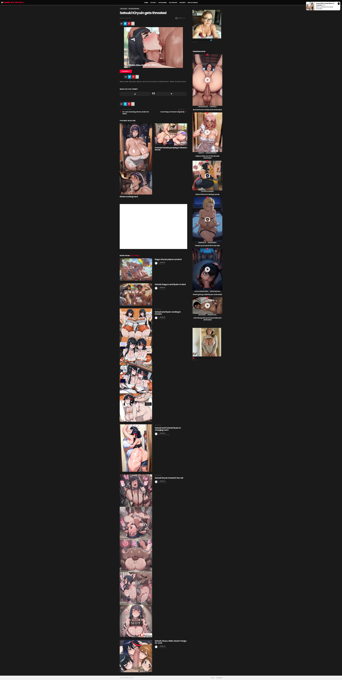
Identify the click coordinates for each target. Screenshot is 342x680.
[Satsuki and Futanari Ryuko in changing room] (136, 448)
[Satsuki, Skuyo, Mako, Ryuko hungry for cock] (136, 656)
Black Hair (124, 82)
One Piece (213, 106)
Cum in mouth (153, 82)
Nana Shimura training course (207, 194)
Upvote (135, 94)
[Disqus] (153, 226)
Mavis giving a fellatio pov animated (207, 294)
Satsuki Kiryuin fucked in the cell (169, 478)
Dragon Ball (212, 242)
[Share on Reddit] (121, 23)
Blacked (133, 82)
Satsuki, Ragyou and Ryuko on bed (170, 284)
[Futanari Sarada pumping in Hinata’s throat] (171, 134)
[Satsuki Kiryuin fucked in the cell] (136, 555)
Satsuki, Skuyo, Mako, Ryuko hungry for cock (170, 642)
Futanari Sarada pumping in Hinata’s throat (171, 148)
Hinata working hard (129, 196)
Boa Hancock (203, 106)
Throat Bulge (181, 82)
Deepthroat (164, 82)
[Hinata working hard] (136, 159)
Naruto (201, 153)
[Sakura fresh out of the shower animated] (207, 132)
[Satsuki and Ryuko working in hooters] (136, 365)
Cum (145, 82)
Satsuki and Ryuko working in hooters (168, 313)
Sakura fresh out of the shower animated (207, 157)
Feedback (219, 678)
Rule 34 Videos (193, 2)
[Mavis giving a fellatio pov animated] (207, 269)
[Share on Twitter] (125, 23)
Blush (140, 82)
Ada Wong (202, 315)
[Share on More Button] (133, 23)
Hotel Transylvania (201, 291)
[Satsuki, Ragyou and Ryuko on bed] (136, 294)
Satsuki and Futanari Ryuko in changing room (168, 429)
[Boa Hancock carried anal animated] (207, 80)
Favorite (182, 2)
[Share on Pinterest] (129, 23)
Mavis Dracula (215, 291)
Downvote (171, 94)
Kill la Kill (134, 255)
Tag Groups (173, 2)
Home (146, 2)
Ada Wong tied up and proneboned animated (207, 319)
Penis (172, 82)
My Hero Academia (207, 191)
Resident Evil (212, 315)
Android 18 (202, 242)
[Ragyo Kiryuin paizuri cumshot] (136, 269)
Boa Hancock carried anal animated (207, 110)
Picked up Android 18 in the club (207, 245)
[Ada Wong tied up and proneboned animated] (207, 305)
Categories (162, 2)
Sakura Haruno (211, 153)
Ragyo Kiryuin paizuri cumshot (168, 259)
